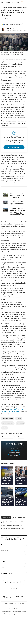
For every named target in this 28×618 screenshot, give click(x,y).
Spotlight (4, 428)
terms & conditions (10, 606)
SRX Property (20, 423)
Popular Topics (6, 517)
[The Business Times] (13, 2)
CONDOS (18, 418)
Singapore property (7, 418)
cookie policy (19, 606)
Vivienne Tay (10, 28)
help (16, 603)
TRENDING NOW (7, 464)
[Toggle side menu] (2, 2)
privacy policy (21, 603)
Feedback (21, 437)
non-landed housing (8, 423)
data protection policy (14, 608)
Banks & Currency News (19, 517)
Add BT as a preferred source (13, 24)
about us (6, 603)
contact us (11, 603)
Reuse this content (7, 437)
